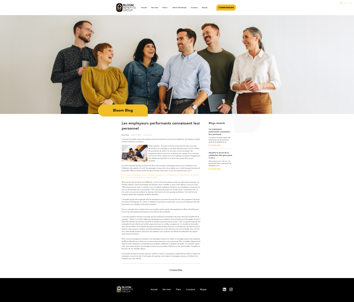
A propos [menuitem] (194, 7)
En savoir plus (215, 145)
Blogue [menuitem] (204, 7)
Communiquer (226, 7)
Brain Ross (125, 135)
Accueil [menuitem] (144, 7)
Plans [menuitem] (164, 7)
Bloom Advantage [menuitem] (179, 7)
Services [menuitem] (154, 7)
